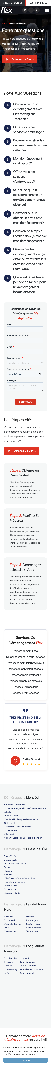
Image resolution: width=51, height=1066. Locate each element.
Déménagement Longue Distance (25, 657)
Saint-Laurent (11, 830)
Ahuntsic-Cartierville (14, 804)
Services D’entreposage (25, 693)
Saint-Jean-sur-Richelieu (32, 969)
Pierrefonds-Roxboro (14, 882)
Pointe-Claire (10, 885)
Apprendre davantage (24, 1054)
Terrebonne (32, 931)
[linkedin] (37, 10)
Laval (6, 927)
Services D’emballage (25, 687)
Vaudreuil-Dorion (12, 893)
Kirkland (8, 874)
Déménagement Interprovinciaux (25, 663)
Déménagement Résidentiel (25, 675)
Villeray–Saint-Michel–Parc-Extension (23, 837)
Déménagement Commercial (25, 681)
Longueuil (24, 958)
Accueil (5, 23)
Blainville (8, 916)
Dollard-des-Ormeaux (15, 863)
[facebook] (31, 10)
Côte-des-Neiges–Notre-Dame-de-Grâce (25, 808)
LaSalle (7, 812)
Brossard (8, 962)
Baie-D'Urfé (10, 856)
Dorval (7, 867)
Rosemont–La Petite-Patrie (17, 826)
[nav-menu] (47, 10)
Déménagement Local (25, 651)
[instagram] (25, 10)
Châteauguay (10, 969)
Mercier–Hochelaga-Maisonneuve (21, 819)
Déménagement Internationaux (25, 669)
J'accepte (25, 1060)
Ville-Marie (9, 834)
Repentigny (32, 920)
